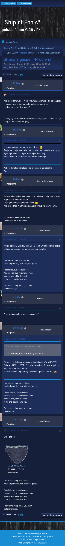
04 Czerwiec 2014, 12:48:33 (14, 339)
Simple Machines (39, 540)
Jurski (16, 296)
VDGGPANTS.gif (17, 466)
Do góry (7, 514)
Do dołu (7, 75)
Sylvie (31, 53)
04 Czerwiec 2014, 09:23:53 (14, 308)
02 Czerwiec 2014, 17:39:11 (14, 141)
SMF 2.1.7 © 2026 (25, 540)
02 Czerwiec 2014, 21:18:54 (14, 190)
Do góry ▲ (43, 533)
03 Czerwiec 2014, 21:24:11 (14, 240)
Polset (17, 83)
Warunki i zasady (31, 533)
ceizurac (18, 228)
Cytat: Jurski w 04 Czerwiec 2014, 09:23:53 (26, 346)
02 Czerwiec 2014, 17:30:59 (17, 94)
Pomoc (20, 533)
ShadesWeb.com (40, 543)
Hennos (17, 129)
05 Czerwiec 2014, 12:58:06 (17, 430)
